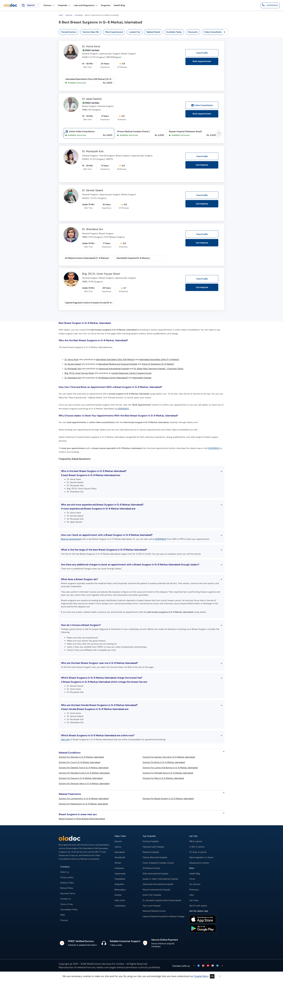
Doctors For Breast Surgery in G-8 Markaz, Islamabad (168, 798)
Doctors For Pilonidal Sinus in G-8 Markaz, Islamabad (168, 773)
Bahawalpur (120, 889)
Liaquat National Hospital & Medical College (163, 916)
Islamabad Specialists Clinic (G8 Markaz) (115, 359)
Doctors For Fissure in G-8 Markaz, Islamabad (80, 778)
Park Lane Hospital (151, 905)
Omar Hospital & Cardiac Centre (158, 863)
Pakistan (69, 15)
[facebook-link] (198, 965)
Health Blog (194, 873)
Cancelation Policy (69, 909)
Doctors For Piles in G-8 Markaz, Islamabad (163, 778)
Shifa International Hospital (155, 873)
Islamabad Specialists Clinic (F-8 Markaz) (159, 359)
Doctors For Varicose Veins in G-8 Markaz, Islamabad (84, 783)
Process (64, 920)
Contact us (65, 899)
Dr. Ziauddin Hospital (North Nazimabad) (162, 900)
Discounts (193, 32)
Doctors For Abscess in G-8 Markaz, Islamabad (81, 757)
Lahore (118, 847)
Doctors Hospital (151, 841)
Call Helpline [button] (202, 165)
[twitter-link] (193, 965)
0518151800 (123, 408)
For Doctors (194, 884)
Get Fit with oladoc (198, 905)
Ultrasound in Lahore (199, 863)
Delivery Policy (67, 883)
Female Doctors (68, 32)
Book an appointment (71, 539)
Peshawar (119, 868)
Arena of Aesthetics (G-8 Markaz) (158, 364)
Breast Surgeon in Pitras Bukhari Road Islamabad (82, 818)
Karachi (118, 841)
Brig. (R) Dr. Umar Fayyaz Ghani (101, 274)
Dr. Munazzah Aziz (92, 151)
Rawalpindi (120, 857)
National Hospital (151, 852)
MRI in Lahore (195, 841)
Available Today (174, 32)
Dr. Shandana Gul (92, 229)
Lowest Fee (134, 32)
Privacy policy (67, 877)
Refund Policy (66, 888)
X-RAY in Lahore (196, 847)
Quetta (118, 895)
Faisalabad (120, 879)
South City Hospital (152, 895)
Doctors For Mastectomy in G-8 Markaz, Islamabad (83, 803)
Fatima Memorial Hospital (155, 857)
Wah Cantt (120, 900)
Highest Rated (153, 32)
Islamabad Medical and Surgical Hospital (117, 364)
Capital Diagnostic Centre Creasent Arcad (131, 373)
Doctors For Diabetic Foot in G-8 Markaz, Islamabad (83, 767)
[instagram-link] (203, 965)
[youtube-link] (208, 965)
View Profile (202, 53)
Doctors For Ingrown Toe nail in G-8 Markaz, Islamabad (169, 757)
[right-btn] (224, 32)
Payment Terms (67, 893)
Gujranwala (120, 873)
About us (64, 872)
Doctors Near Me (91, 32)
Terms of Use (66, 904)
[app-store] (202, 919)
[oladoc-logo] (10, 5)
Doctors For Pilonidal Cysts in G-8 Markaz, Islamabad (84, 773)
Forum (192, 879)
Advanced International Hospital (113, 368)
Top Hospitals (149, 836)
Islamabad (79, 15)
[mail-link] (212, 965)
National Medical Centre (154, 911)
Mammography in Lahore (201, 857)
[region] (143, 32)
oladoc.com (102, 967)
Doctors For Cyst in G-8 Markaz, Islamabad (79, 762)
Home (61, 15)
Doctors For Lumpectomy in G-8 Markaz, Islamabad (84, 798)
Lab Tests (193, 900)
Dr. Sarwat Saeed (92, 190)
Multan (118, 863)
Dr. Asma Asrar (91, 46)
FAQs (62, 915)
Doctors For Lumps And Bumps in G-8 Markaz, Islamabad (170, 767)
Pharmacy (194, 889)
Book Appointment (202, 61)
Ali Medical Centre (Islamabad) (113, 378)
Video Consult (203, 105)
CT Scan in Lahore (198, 852)
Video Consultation (213, 32)
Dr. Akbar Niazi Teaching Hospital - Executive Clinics (158, 368)
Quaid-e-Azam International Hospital (160, 879)
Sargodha (119, 884)
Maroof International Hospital (156, 889)
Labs (191, 895)
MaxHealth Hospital (142, 378)
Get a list (65, 739)
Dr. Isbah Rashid (91, 99)
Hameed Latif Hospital (153, 847)
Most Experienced (114, 32)
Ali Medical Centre (151, 868)
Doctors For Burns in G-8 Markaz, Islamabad (164, 762)
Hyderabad (120, 905)
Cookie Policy (201, 976)
